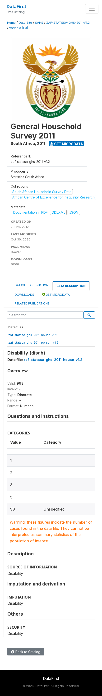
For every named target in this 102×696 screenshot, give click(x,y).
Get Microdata (68, 144)
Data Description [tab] (71, 286)
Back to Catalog (27, 652)
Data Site (25, 22)
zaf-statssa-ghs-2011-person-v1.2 (33, 342)
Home (11, 22)
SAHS (39, 22)
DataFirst (16, 6)
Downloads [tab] (24, 294)
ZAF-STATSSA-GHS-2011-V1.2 (68, 22)
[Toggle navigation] (91, 9)
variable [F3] (18, 28)
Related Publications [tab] (32, 303)
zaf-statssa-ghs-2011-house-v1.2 (32, 335)
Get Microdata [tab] (57, 294)
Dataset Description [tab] (31, 285)
